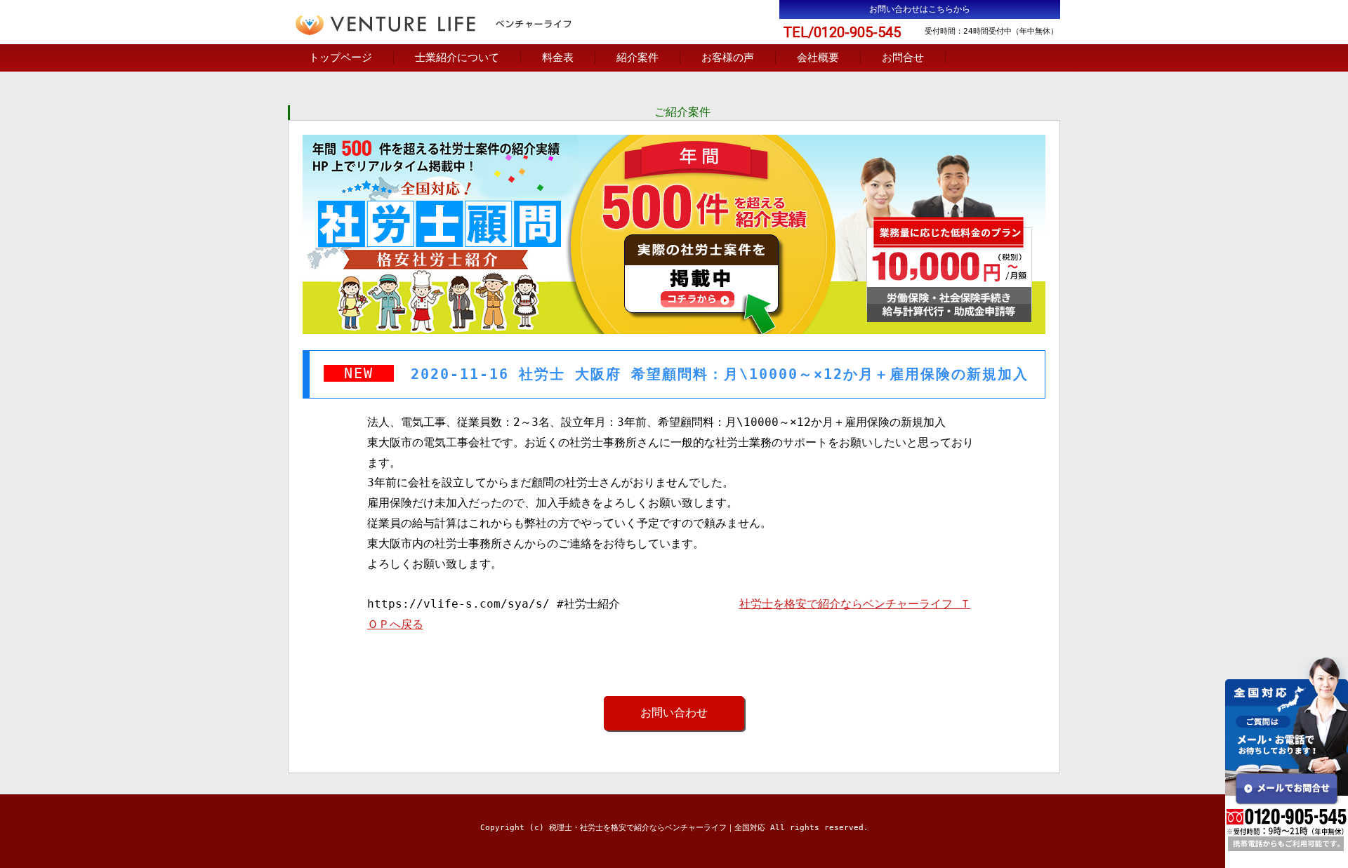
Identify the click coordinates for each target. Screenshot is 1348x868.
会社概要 (818, 57)
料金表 (558, 57)
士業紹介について (457, 57)
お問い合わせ (674, 712)
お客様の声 (727, 57)
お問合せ (903, 57)
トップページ (340, 57)
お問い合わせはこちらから (919, 9)
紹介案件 (637, 57)
